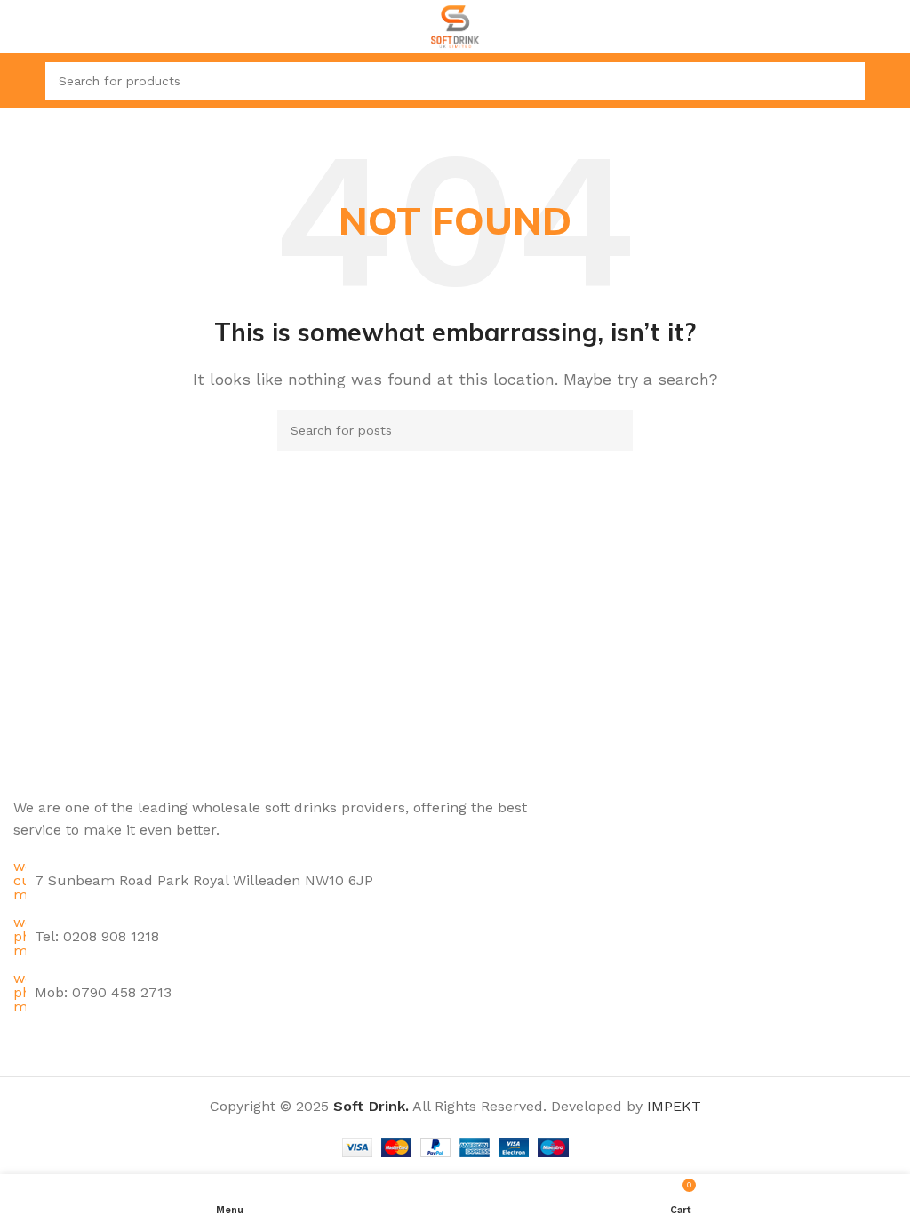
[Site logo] (455, 25)
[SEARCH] (846, 81)
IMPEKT (674, 1106)
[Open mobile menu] (20, 81)
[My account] (890, 81)
